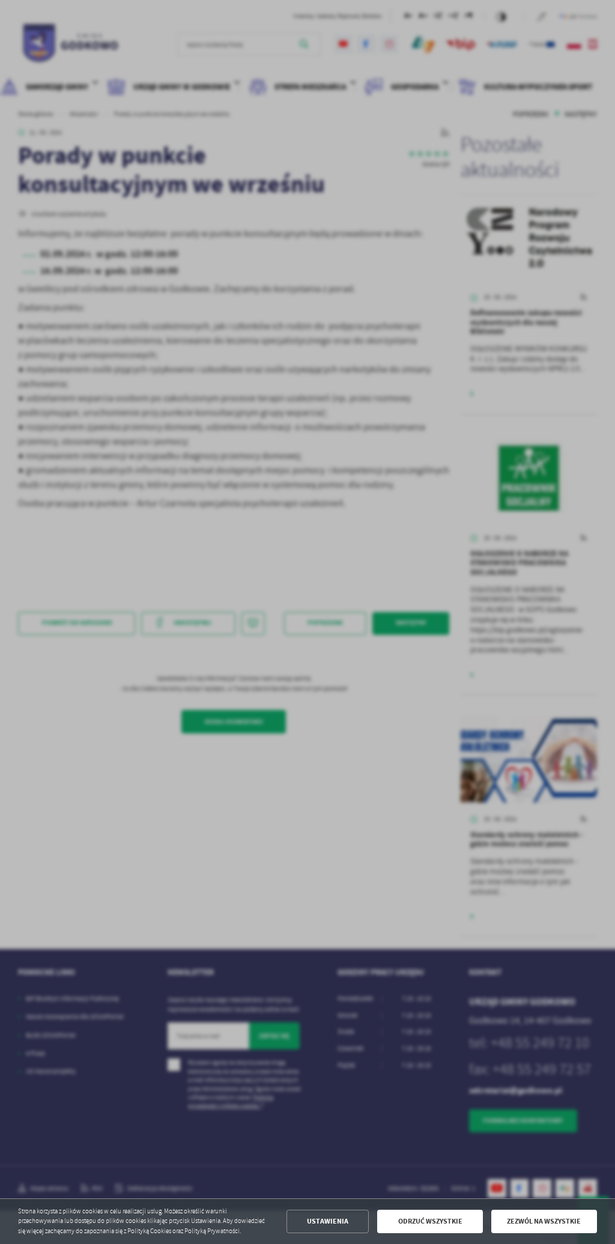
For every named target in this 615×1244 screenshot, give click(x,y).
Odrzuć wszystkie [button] (430, 1221)
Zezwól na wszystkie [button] (544, 1221)
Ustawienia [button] (327, 1221)
